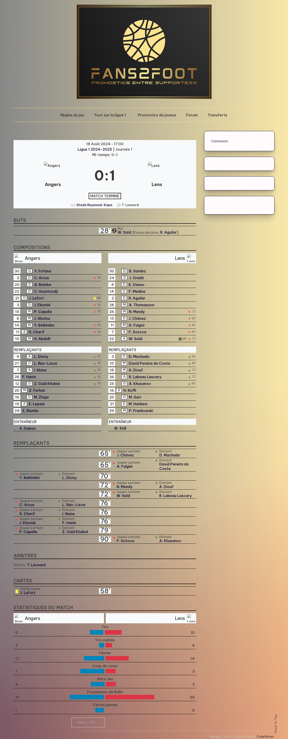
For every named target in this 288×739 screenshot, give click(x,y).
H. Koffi (130, 390)
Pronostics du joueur (157, 115)
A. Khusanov (140, 383)
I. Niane (40, 370)
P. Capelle (43, 311)
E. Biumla (30, 410)
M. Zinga (41, 397)
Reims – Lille (86, 722)
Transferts (217, 115)
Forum (192, 115)
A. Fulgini (136, 325)
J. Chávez (137, 318)
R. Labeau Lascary (145, 377)
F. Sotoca (137, 332)
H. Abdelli (42, 338)
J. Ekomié (42, 305)
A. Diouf (136, 370)
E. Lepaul (37, 404)
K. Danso (136, 284)
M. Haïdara (138, 404)
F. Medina (137, 291)
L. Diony (41, 356)
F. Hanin (29, 377)
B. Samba (137, 271)
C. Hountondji (46, 291)
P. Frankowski (141, 410)
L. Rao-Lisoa (45, 363)
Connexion (219, 141)
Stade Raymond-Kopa (94, 205)
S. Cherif (36, 332)
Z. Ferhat (37, 390)
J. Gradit (136, 278)
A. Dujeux (27, 428)
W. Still (120, 428)
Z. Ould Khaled (47, 383)
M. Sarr (135, 397)
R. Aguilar (168, 232)
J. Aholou (42, 318)
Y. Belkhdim (44, 325)
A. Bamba (42, 284)
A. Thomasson (141, 305)
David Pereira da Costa (149, 363)
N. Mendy (137, 311)
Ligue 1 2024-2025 (95, 149)
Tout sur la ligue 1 (110, 115)
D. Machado (139, 356)
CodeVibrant (265, 736)
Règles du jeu (72, 115)
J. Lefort (36, 298)
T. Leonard (36, 565)
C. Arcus (41, 278)
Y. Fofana (42, 271)
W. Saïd (125, 232)
